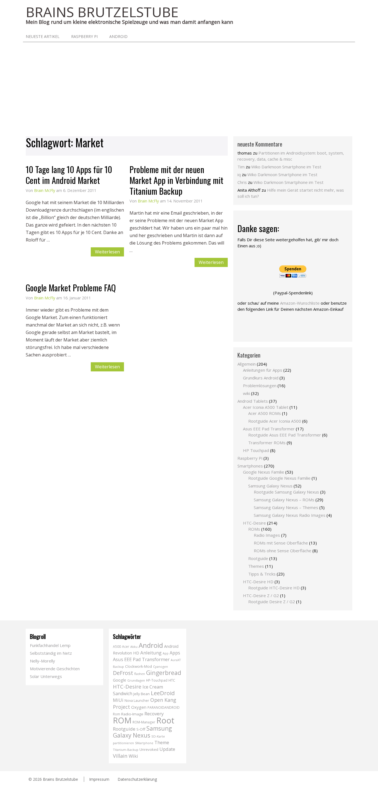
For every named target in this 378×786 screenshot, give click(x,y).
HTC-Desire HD (258, 581)
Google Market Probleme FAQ (71, 287)
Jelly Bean (141, 693)
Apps (175, 653)
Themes (256, 566)
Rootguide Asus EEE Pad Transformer (284, 435)
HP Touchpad (256, 450)
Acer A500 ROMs (264, 413)
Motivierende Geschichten (55, 668)
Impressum (99, 779)
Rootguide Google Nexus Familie (279, 478)
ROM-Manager (144, 722)
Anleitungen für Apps (262, 370)
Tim (241, 166)
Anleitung (151, 652)
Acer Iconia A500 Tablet (265, 407)
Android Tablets (252, 401)
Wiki (133, 756)
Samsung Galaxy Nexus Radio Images (289, 515)
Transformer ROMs (267, 442)
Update (167, 749)
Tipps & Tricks (262, 574)
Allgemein (246, 364)
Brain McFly (44, 190)
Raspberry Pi (84, 36)
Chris (242, 182)
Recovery (154, 713)
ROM (122, 720)
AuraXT (176, 660)
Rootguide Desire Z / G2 (271, 601)
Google (119, 680)
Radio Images (267, 535)
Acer (125, 646)
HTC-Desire (254, 523)
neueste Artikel (42, 36)
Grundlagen (136, 680)
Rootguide (258, 558)
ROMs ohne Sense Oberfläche (282, 550)
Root (165, 720)
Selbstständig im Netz (51, 653)
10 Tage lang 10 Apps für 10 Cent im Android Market (69, 174)
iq (239, 174)
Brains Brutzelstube (60, 779)
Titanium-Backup (125, 750)
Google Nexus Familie (263, 472)
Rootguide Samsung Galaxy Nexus (286, 492)
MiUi (118, 700)
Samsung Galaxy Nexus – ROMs (284, 499)
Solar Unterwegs (46, 676)
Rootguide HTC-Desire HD (274, 587)
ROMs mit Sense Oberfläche (281, 543)
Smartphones (250, 466)
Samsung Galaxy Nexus (270, 486)
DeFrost (123, 673)
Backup (118, 666)
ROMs (254, 529)
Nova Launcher (137, 700)
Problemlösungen (259, 385)
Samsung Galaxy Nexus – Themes (286, 507)
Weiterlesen (107, 252)
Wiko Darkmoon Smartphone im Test (286, 166)
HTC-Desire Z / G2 (261, 595)
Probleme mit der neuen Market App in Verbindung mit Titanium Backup (176, 180)
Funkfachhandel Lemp (50, 645)
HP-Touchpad (156, 680)
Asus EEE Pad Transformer (269, 428)
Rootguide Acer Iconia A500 (274, 421)
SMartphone (144, 743)
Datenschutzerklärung (137, 779)
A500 (117, 646)
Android (118, 36)
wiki (246, 393)
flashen (139, 674)
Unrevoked (148, 749)
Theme (161, 742)
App (166, 653)
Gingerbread (163, 673)
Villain (120, 755)
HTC (172, 680)
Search (346, 36)
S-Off (140, 729)
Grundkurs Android (260, 378)
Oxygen (138, 707)
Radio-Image (132, 713)
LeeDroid (163, 693)
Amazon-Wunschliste (300, 303)
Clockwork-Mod (138, 666)
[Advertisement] (189, 83)
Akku (134, 647)
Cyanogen (160, 666)
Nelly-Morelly (42, 661)
